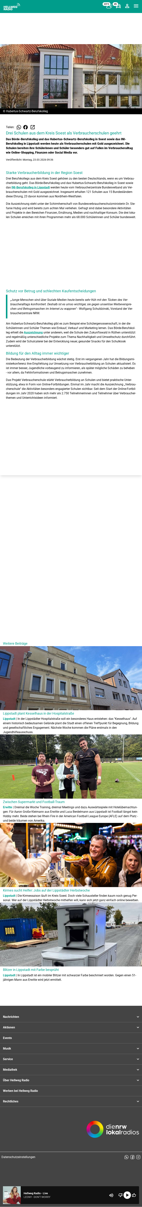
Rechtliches (10, 1101)
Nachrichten (11, 1017)
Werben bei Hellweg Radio (20, 1091)
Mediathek (10, 1069)
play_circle (127, 1195)
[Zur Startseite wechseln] (12, 6)
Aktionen (9, 1027)
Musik (7, 1048)
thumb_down (120, 1195)
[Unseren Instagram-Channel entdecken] (138, 1157)
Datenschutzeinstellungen (18, 1157)
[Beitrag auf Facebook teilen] (25, 127)
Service (8, 1059)
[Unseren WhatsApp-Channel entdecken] (126, 1157)
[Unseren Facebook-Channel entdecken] (132, 1157)
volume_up (111, 1195)
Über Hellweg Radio (16, 1080)
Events (7, 1038)
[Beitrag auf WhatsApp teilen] (19, 127)
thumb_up (134, 1195)
